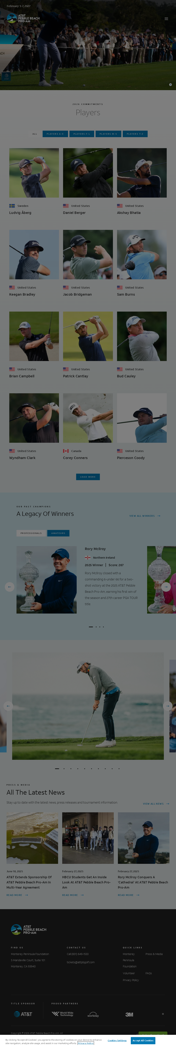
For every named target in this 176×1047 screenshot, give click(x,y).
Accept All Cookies (143, 1040)
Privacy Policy (86, 1043)
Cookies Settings (117, 1040)
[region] (88, 1041)
